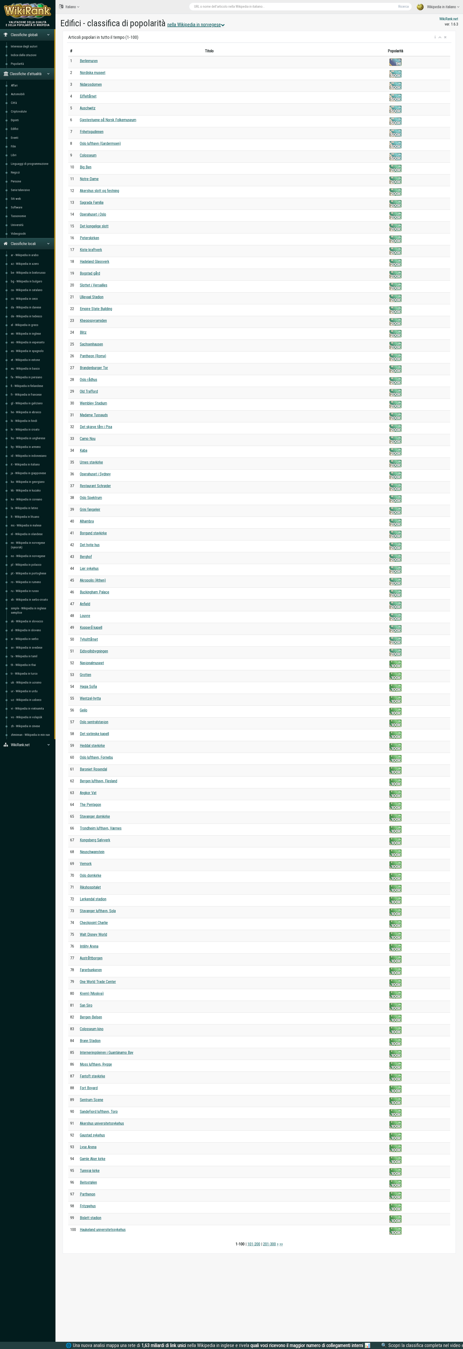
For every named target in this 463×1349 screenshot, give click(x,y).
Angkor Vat (88, 793)
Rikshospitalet (90, 887)
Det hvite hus (90, 545)
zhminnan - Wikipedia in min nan (30, 735)
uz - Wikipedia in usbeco (26, 700)
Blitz (83, 332)
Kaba (83, 450)
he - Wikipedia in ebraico (26, 412)
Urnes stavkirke (91, 462)
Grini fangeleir (90, 509)
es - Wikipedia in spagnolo (27, 351)
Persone (16, 181)
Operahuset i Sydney (95, 474)
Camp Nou (87, 438)
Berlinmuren (89, 61)
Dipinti (15, 120)
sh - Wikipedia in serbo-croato (29, 599)
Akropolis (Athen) (93, 580)
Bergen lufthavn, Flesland (98, 781)
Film (13, 146)
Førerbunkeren (91, 970)
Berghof (86, 556)
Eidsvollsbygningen (94, 651)
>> (281, 1244)
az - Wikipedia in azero (25, 264)
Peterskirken (89, 238)
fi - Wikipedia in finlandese (27, 386)
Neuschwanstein (92, 852)
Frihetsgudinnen (91, 131)
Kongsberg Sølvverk (95, 840)
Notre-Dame (89, 179)
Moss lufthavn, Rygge (96, 1064)
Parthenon (87, 1194)
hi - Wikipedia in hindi (24, 421)
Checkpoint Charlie (94, 922)
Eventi (14, 138)
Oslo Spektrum (91, 497)
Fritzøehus (88, 1206)
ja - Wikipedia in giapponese (28, 473)
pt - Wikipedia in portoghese (28, 573)
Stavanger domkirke (95, 816)
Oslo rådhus (88, 379)
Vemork (86, 863)
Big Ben (85, 167)
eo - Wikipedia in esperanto (28, 342)
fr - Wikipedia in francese (26, 394)
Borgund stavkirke (93, 533)
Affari (14, 85)
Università (17, 225)
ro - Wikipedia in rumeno (26, 582)
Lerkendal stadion (93, 899)
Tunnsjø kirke (90, 1170)
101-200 (253, 1244)
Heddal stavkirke (92, 745)
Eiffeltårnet (88, 96)
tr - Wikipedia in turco (24, 673)
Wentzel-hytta (90, 698)
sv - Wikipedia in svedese (26, 647)
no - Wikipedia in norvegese (28, 556)
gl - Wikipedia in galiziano (27, 403)
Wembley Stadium (93, 403)
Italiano (70, 7)
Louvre (85, 615)
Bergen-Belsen (91, 1017)
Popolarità (17, 64)
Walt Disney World (93, 934)
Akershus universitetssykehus (102, 1123)
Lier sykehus (89, 568)
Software (16, 207)
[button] (435, 37)
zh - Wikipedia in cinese (25, 726)
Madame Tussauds (94, 415)
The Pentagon (90, 804)
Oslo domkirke (90, 875)
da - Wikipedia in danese (26, 307)
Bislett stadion (90, 1218)
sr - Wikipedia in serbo (25, 639)
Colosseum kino (91, 1029)
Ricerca (403, 6)
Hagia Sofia (88, 686)
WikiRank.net (448, 19)
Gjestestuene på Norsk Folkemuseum (108, 120)
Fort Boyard (89, 1088)
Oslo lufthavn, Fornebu (96, 757)
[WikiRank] (27, 10)
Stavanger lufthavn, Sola (98, 911)
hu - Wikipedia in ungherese (28, 438)
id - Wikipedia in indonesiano (29, 456)
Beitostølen (88, 1182)
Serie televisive (20, 190)
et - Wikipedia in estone (25, 360)
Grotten (85, 674)
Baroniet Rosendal (93, 769)
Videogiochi (18, 233)
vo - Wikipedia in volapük (26, 717)
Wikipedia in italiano (441, 7)
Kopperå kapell (91, 627)
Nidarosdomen (91, 84)
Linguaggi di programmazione (29, 164)
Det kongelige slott (94, 226)
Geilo (83, 710)
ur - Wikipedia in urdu (24, 691)
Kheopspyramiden (93, 320)
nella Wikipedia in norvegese (194, 24)
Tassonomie (18, 216)
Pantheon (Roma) (93, 356)
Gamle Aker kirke (92, 1158)
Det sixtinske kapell (94, 733)
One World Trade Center (98, 981)
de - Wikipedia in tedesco (26, 316)
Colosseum (88, 155)
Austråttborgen (91, 958)
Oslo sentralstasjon (94, 722)
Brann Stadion (90, 1040)
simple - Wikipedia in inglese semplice (28, 610)
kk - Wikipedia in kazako (26, 490)
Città (14, 103)
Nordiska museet (92, 72)
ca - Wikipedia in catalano (26, 290)
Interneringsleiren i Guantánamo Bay (106, 1052)
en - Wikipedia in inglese (26, 333)
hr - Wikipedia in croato (25, 429)
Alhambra (87, 521)
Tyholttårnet (89, 639)
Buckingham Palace (94, 592)
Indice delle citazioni (23, 55)
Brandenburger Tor (94, 367)
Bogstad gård (90, 273)
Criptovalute (19, 111)
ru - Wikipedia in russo (25, 591)
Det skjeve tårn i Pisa (96, 427)
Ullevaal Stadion (91, 297)
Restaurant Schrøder (95, 486)
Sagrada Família (91, 202)
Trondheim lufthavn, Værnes (101, 828)
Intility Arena (89, 946)
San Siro (86, 1005)
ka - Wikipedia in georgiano (28, 482)
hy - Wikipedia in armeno (26, 447)
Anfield (85, 604)
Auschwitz (87, 108)
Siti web (16, 198)
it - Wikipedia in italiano (25, 464)
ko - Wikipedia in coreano (26, 499)
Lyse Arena (88, 1147)
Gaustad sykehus (92, 1135)
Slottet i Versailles (93, 285)
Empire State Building (96, 308)
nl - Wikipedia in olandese (26, 534)
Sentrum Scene (91, 1099)
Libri (13, 155)
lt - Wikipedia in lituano (25, 516)
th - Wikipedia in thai (23, 665)
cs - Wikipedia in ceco (24, 298)
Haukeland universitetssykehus (103, 1229)
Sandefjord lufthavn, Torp (99, 1111)
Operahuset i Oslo (93, 214)
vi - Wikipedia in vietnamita (27, 708)
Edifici (14, 129)
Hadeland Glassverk (94, 261)
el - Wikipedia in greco (24, 325)
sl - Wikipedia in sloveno (26, 630)
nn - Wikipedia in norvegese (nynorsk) (28, 545)
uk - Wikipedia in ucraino (26, 682)
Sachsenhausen (91, 344)
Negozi (15, 172)
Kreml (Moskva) (92, 993)
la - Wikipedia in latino (24, 508)
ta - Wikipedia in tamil (24, 656)
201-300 (269, 1244)
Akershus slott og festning (99, 190)
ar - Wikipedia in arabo (25, 255)
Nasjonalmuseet (92, 663)
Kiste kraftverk (91, 249)
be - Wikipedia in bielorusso (28, 272)
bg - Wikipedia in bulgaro (26, 281)
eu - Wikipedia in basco (25, 368)
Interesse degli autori (24, 46)
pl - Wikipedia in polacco (26, 564)
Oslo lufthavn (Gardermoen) (100, 143)
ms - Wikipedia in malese (26, 525)
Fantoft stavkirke (92, 1076)
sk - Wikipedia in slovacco (27, 621)
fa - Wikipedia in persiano (26, 377)
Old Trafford (89, 391)
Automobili (18, 94)
